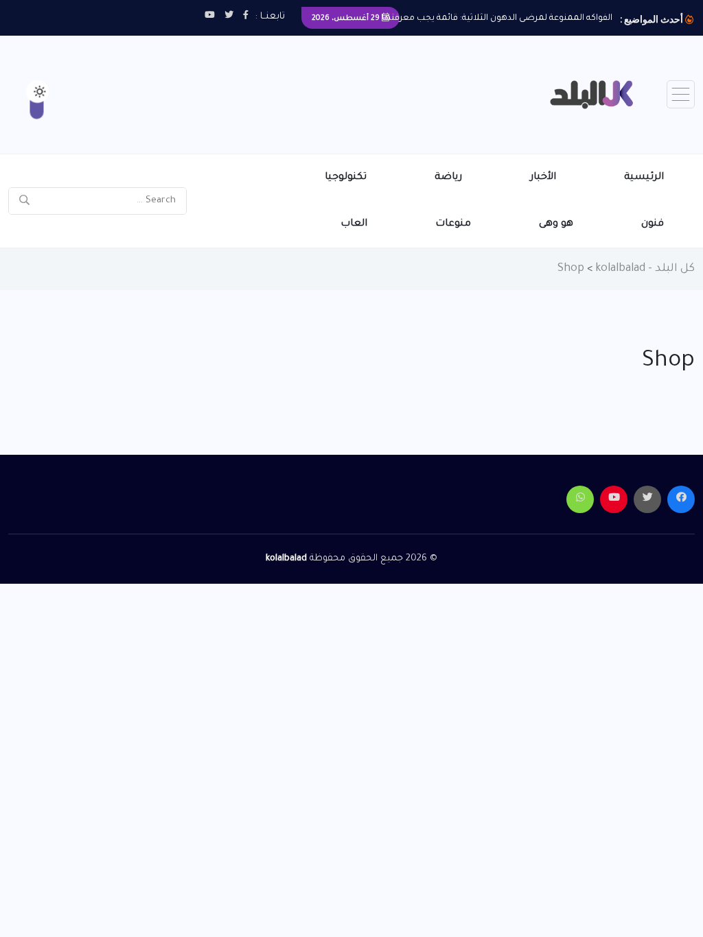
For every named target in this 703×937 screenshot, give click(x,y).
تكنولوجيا (346, 177)
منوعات (453, 224)
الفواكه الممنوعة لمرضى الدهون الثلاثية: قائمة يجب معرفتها (497, 18)
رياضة (448, 177)
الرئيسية (644, 177)
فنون (652, 224)
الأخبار (543, 177)
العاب (354, 224)
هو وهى (556, 224)
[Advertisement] (268, 80)
